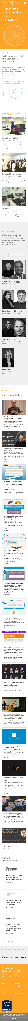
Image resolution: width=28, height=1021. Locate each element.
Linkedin (4, 986)
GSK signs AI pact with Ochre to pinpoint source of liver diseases (14, 877)
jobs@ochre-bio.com (16, 976)
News (3, 993)
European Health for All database (9, 104)
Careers (4, 990)
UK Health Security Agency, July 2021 (10, 85)
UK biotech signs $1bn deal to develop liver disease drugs (14, 902)
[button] (25, 2)
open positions (14, 975)
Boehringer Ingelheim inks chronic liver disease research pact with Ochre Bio (13, 927)
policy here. (22, 1015)
